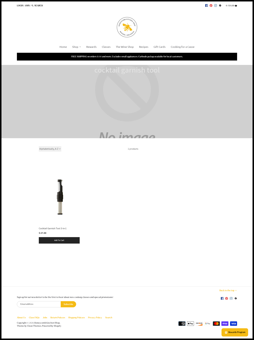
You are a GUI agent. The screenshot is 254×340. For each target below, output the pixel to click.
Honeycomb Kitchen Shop (47, 323)
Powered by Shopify (51, 326)
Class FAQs (34, 317)
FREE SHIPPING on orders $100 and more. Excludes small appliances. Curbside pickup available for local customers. (127, 56)
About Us (21, 317)
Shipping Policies (76, 317)
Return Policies (57, 317)
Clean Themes (34, 326)
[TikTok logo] (220, 5)
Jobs (45, 317)
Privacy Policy (95, 317)
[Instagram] (215, 5)
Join (27, 5)
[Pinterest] (211, 5)
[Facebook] (206, 5)
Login (20, 5)
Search (108, 317)
